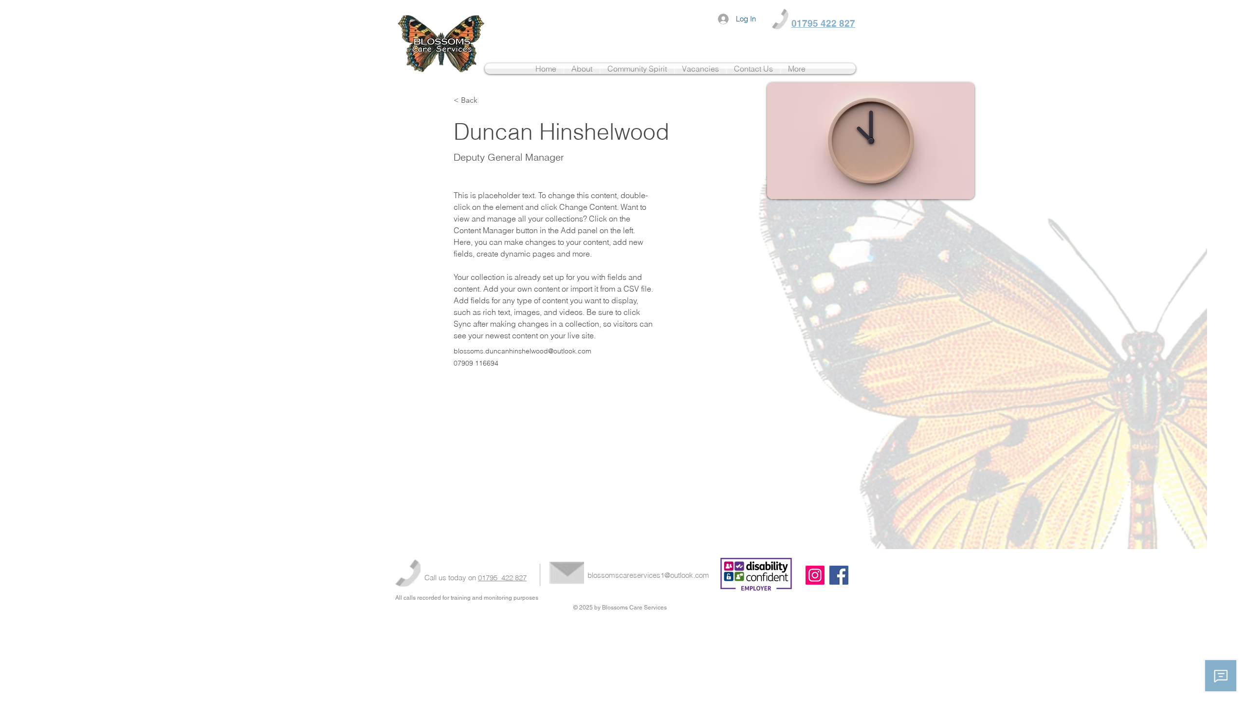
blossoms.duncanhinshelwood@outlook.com (522, 351)
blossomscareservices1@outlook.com (648, 575)
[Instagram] (815, 575)
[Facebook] (838, 575)
